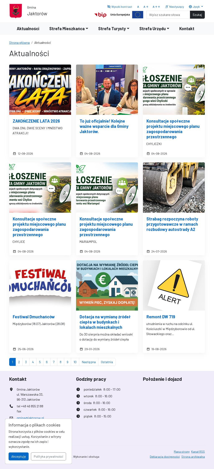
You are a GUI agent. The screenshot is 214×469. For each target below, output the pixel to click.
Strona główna (19, 42)
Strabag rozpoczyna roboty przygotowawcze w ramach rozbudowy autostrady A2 (172, 224)
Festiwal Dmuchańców (34, 316)
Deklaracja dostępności (165, 456)
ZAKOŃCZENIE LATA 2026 (36, 120)
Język (196, 6)
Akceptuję (18, 456)
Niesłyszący (176, 6)
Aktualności (28, 28)
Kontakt (186, 28)
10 (76, 362)
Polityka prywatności (48, 456)
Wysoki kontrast (121, 6)
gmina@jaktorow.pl (30, 418)
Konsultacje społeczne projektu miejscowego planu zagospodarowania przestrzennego (173, 128)
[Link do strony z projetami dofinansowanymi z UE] (126, 14)
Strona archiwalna (193, 456)
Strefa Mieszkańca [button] (67, 28)
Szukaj (197, 15)
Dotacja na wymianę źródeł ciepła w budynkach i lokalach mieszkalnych (105, 322)
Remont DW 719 (160, 316)
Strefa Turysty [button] (112, 28)
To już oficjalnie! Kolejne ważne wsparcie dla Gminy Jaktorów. (104, 126)
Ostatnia (108, 362)
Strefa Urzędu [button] (152, 28)
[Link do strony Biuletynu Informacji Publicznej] (100, 14)
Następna (90, 362)
